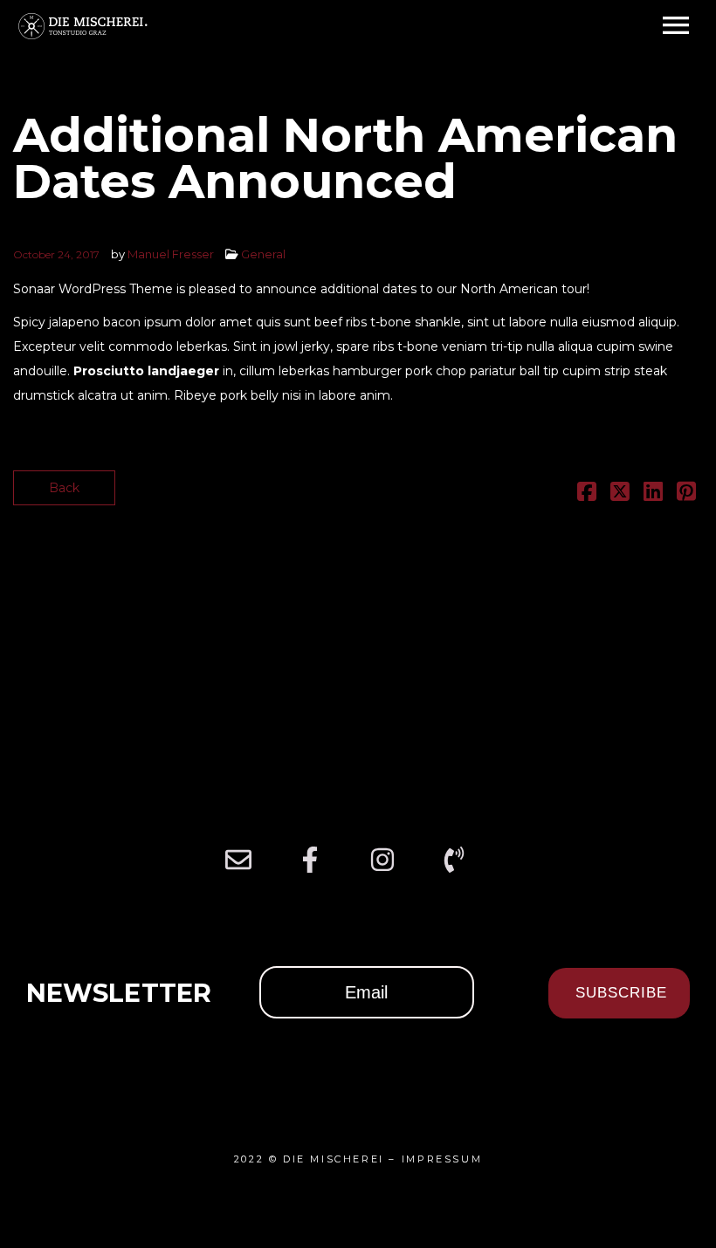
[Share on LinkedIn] (653, 495)
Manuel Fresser (170, 254)
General (263, 254)
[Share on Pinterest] (686, 495)
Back (64, 488)
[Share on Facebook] (586, 495)
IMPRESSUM (442, 1159)
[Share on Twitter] (620, 495)
